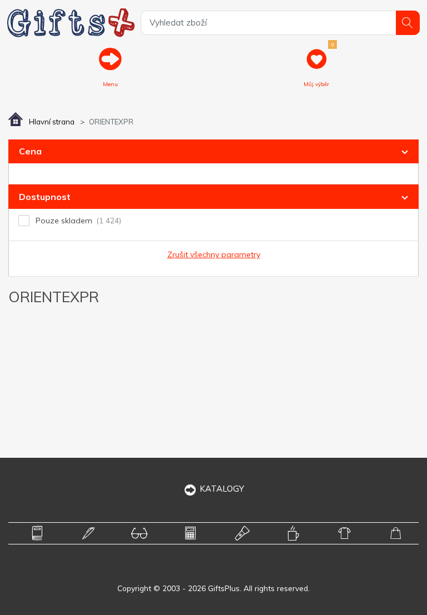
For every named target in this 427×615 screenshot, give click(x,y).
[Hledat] (408, 22)
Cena (30, 151)
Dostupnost (45, 196)
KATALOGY (222, 488)
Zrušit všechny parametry (213, 254)
